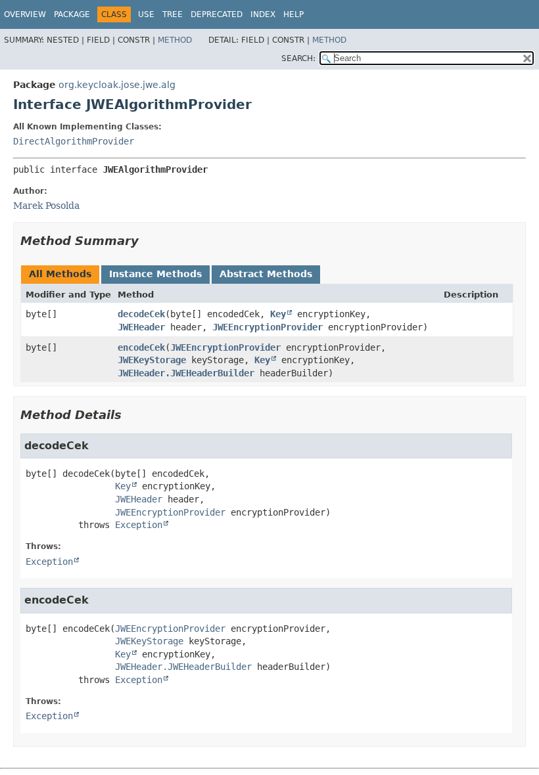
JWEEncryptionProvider (267, 327)
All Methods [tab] (60, 274)
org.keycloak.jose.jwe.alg (117, 84)
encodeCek (141, 347)
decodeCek (141, 314)
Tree (172, 14)
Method (175, 40)
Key (278, 314)
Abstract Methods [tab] (266, 274)
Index (262, 14)
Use (146, 14)
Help (293, 14)
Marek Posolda (46, 205)
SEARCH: (298, 58)
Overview (25, 14)
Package (72, 14)
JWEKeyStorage (152, 360)
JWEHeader (141, 327)
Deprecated (217, 14)
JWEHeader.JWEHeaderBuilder (186, 373)
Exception (138, 525)
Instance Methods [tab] (155, 274)
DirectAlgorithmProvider (73, 141)
